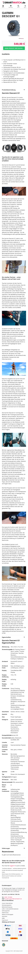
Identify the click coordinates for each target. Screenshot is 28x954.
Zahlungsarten (6, 910)
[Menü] (25, 5)
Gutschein (4, 916)
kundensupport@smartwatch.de (13, 899)
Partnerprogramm (6, 905)
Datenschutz (5, 912)
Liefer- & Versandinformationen (10, 909)
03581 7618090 (8, 897)
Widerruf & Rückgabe (7, 914)
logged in (12, 866)
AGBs (3, 918)
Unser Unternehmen (7, 903)
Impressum (5, 920)
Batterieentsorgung (7, 907)
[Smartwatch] (14, 2)
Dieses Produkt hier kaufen (14, 48)
